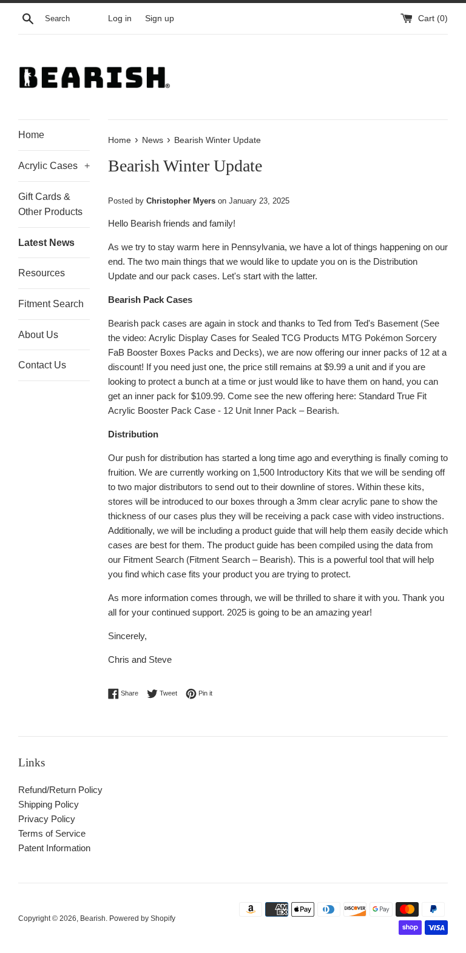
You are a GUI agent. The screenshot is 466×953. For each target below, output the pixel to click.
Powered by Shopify (142, 918)
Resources (41, 273)
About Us (38, 335)
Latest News (46, 242)
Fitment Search (51, 304)
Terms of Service (52, 833)
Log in (120, 18)
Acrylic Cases (54, 166)
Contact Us (42, 365)
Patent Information (54, 848)
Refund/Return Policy (60, 790)
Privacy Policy (46, 819)
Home (31, 135)
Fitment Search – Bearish (239, 559)
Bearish (93, 918)
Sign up (159, 18)
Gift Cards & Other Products (50, 204)
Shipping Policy (48, 804)
